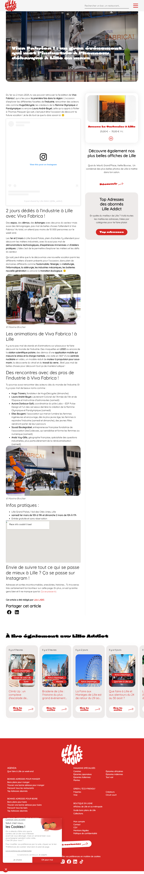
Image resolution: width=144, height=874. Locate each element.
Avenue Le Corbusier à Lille (111, 126)
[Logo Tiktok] (81, 861)
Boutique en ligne (83, 803)
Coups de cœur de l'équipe (22, 677)
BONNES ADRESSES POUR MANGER (23, 779)
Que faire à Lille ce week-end (122, 681)
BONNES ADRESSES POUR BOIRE (22, 798)
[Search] (126, 5)
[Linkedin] (75, 861)
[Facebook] (69, 861)
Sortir (26, 681)
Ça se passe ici (48, 591)
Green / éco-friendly (84, 788)
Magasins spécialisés (84, 768)
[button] (9, 612)
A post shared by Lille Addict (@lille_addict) (43, 201)
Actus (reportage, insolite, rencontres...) (22, 670)
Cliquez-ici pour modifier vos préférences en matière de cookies (72, 856)
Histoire (59, 681)
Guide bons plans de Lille (84, 810)
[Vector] (62, 861)
